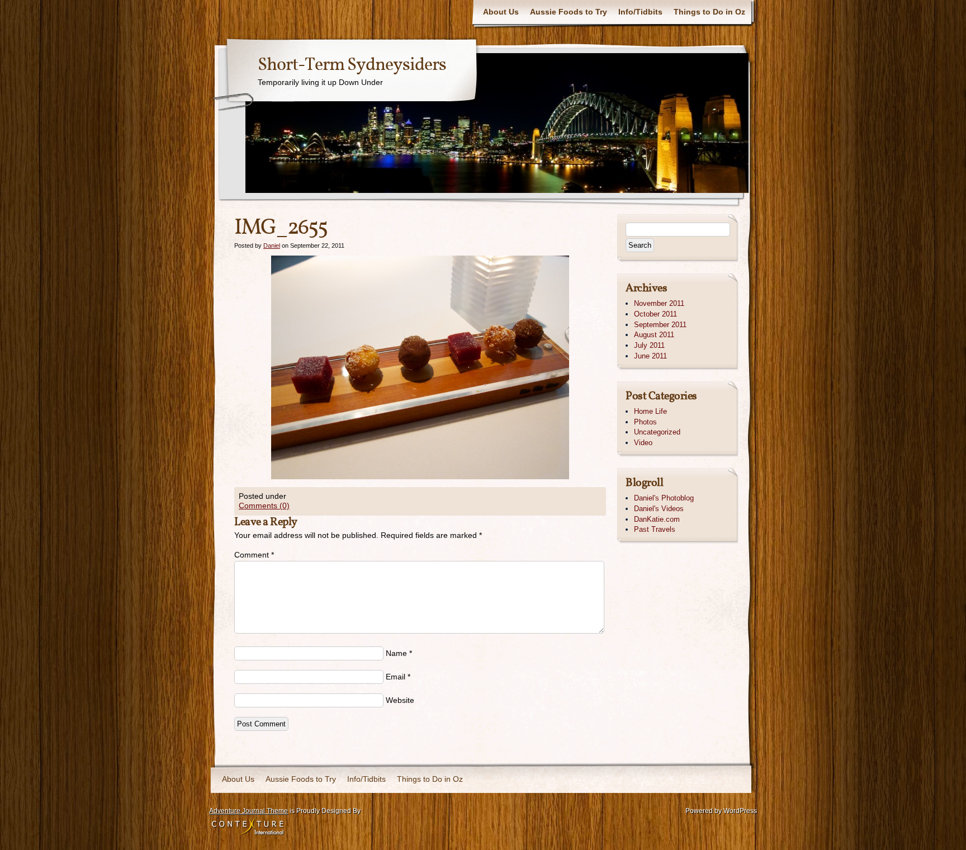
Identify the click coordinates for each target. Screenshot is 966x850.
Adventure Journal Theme (248, 811)
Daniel (271, 245)
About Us (501, 11)
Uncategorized (657, 432)
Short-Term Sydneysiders (352, 65)
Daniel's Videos (659, 508)
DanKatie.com (657, 519)
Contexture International (247, 827)
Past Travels (654, 529)
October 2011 (655, 314)
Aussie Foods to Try (568, 11)
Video (643, 442)
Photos (645, 422)
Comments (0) (264, 505)
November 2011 (659, 303)
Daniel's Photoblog (664, 498)
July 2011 (649, 345)
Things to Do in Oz (709, 11)
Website (400, 700)
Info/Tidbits (640, 11)
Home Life (650, 411)
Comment (254, 554)
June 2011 (650, 356)
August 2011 (654, 334)
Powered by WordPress (721, 811)
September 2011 (660, 324)
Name (396, 653)
